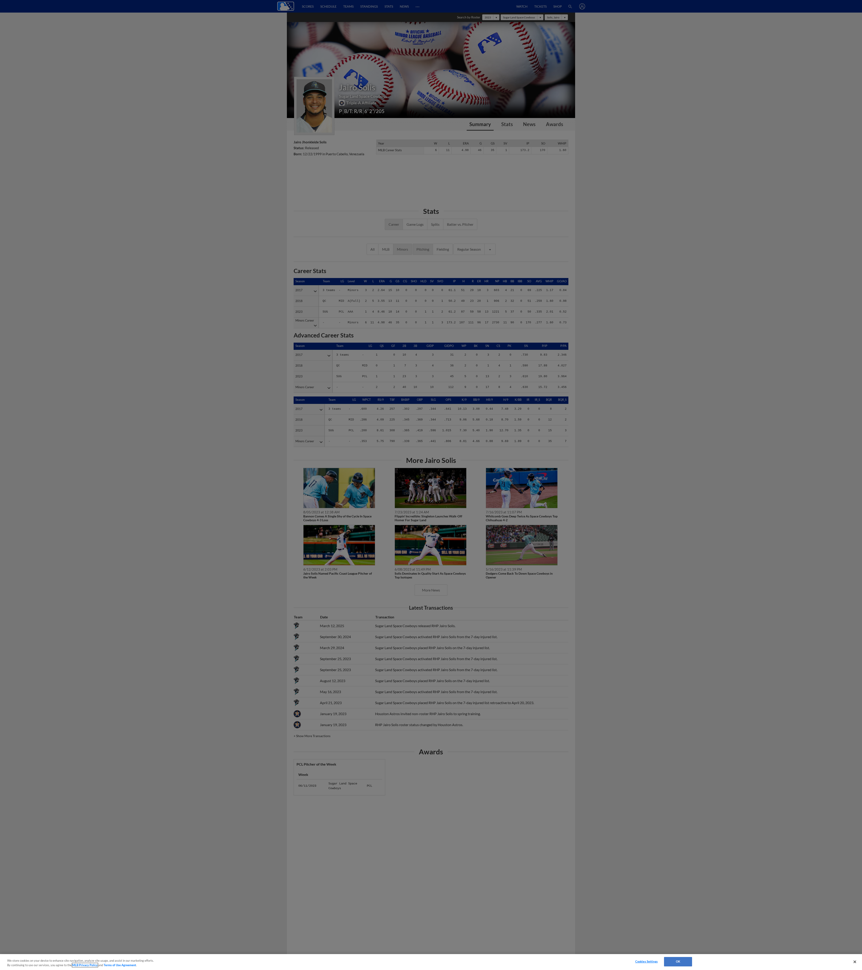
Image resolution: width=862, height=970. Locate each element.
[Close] (855, 962)
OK (678, 961)
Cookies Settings (646, 961)
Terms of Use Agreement (120, 965)
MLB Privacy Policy (85, 965)
